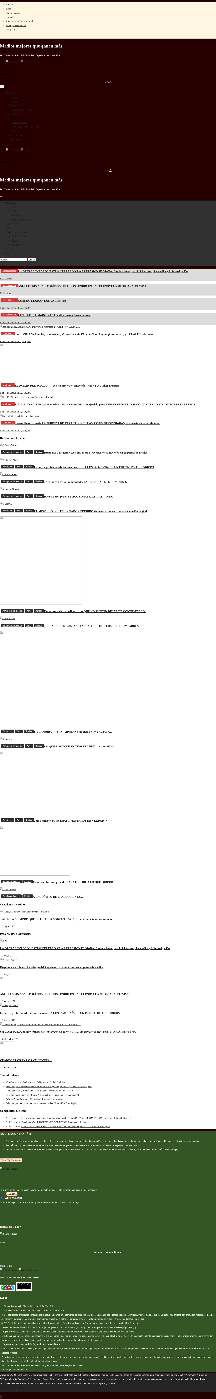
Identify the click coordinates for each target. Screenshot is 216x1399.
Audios (15, 101)
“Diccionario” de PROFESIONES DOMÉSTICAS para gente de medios (55, 1122)
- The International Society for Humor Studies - (19, 1277)
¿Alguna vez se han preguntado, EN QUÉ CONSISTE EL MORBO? (85, 481)
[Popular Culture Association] (24, 1290)
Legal (8, 143)
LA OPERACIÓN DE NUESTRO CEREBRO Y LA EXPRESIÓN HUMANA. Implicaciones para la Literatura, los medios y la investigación (103, 271)
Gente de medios (19, 122)
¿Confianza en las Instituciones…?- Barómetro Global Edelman (35, 1082)
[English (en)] (28, 62)
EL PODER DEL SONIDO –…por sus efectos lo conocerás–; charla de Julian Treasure (67, 385)
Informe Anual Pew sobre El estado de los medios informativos (35, 1099)
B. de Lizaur (6, 278)
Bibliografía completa (16, 25)
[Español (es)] (13, 62)
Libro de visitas (13, 139)
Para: (8, 118)
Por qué (9, 17)
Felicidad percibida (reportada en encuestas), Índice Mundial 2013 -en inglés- (41, 1103)
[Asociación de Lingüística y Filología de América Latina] (9, 1270)
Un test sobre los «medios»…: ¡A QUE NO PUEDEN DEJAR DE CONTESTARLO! (95, 611)
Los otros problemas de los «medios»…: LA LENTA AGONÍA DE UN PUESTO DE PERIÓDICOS (94, 467)
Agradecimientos (14, 135)
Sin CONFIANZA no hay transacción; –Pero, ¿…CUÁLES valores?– (84, 334)
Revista (38, 452)
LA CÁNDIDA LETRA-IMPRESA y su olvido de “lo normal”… (73, 731)
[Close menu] (2, 86)
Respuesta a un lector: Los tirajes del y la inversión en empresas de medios (95, 452)
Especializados (13, 114)
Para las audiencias (11, 881)
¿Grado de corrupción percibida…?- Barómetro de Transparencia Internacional (42, 1095)
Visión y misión (13, 13)
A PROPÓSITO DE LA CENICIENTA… (58, 896)
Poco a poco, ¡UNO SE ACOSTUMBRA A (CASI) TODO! (79, 496)
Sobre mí (10, 4)
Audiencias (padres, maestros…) (27, 126)
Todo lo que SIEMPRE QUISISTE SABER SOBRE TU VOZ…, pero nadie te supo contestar (56, 919)
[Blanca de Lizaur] (9, 1169)
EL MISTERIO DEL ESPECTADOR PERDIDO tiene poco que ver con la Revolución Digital (90, 511)
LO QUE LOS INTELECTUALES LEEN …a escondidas (79, 746)
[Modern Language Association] (28, 1270)
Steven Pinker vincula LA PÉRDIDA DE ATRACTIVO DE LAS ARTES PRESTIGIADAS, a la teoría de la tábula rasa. (87, 423)
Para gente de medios (12, 452)
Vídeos (15, 97)
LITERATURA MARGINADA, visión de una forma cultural (54, 315)
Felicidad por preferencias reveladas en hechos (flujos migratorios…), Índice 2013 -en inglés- (49, 1086)
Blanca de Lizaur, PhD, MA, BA (15, 308)
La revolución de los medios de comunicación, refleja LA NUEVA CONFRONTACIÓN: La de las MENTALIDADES (75, 1118)
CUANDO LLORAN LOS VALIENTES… (44, 300)
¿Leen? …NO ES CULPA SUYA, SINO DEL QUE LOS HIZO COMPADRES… (93, 626)
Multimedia (11, 93)
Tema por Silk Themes (12, 1390)
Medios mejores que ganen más (31, 46)
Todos (14, 131)
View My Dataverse (11, 1160)
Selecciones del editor (22, 110)
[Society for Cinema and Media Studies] (7, 1290)
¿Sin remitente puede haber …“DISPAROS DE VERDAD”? (70, 820)
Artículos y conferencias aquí (19, 21)
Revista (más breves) (15, 105)
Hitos (8, 8)
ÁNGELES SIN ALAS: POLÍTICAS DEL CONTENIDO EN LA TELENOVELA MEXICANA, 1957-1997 (83, 286)
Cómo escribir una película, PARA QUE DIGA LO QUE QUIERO (73, 882)
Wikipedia (10, 29)
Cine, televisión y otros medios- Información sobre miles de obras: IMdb (39, 1090)
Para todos (7, 466)
